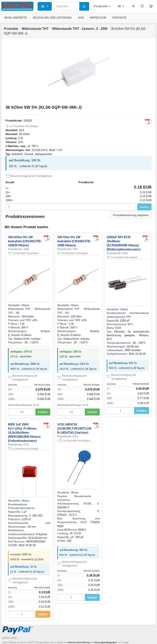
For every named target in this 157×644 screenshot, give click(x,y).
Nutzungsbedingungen (105, 642)
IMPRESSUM (98, 17)
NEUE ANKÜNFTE (15, 17)
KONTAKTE (119, 17)
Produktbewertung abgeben (131, 215)
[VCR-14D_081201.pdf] (96, 425)
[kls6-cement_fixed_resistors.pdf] (148, 122)
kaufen (144, 207)
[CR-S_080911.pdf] (47, 238)
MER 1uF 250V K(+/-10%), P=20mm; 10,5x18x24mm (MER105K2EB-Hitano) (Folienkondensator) (24, 432)
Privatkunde (101, 6)
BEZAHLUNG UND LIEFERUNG (52, 17)
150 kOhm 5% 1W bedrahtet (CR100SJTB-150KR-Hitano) (25, 241)
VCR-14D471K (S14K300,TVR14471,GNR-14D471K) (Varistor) (74, 428)
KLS (21, 130)
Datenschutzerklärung (78, 642)
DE (119, 6)
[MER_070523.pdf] (47, 425)
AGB (81, 17)
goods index (9, 637)
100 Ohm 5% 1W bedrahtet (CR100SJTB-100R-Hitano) (74, 241)
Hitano (25, 305)
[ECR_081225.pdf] (145, 238)
